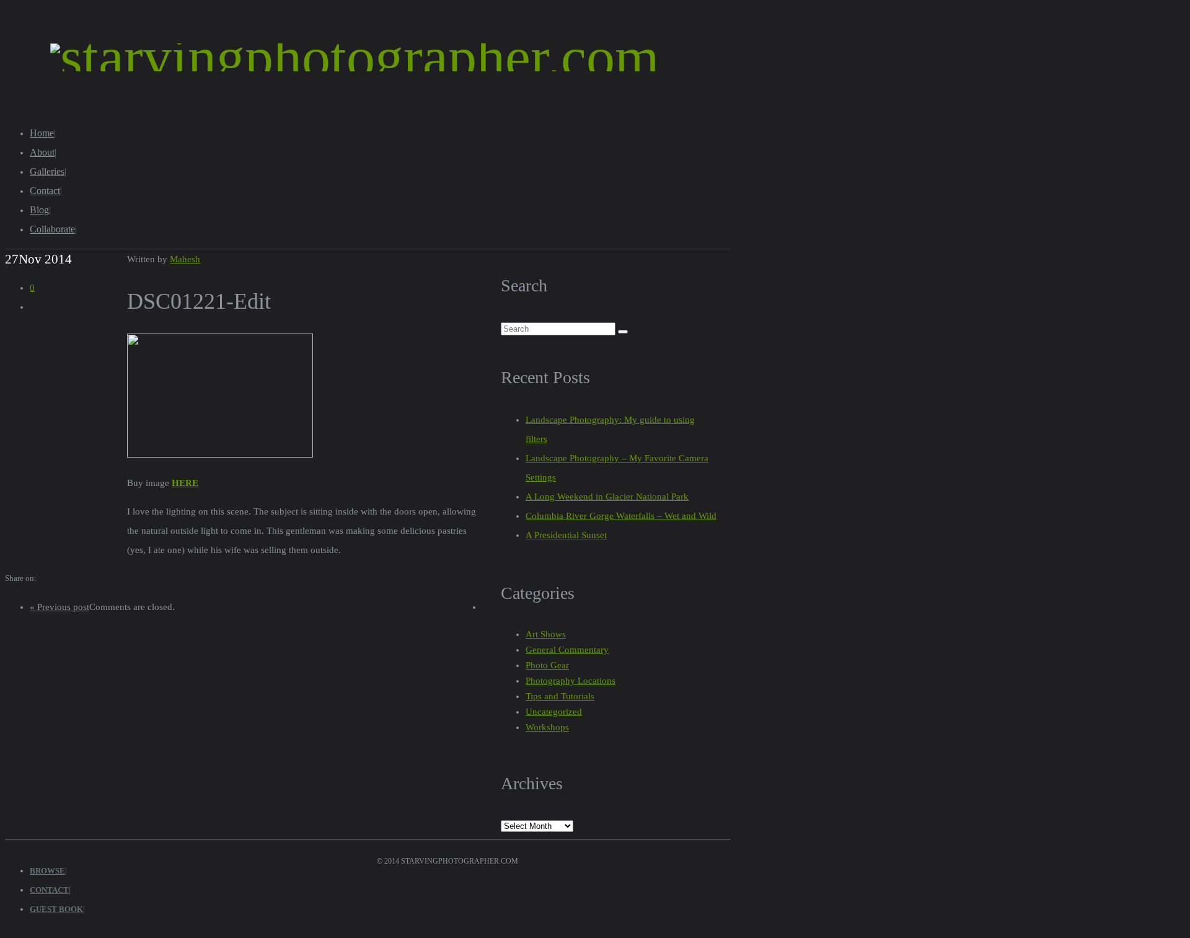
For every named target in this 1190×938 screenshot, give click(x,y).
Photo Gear (547, 665)
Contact (45, 190)
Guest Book (56, 909)
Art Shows (546, 634)
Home (42, 133)
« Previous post (59, 607)
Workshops (547, 727)
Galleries (47, 171)
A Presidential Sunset (566, 535)
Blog (39, 210)
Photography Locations (570, 681)
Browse (47, 870)
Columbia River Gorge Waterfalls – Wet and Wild (621, 516)
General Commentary (567, 650)
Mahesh (185, 259)
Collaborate (52, 229)
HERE (185, 483)
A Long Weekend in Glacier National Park (607, 497)
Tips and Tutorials (560, 696)
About (42, 152)
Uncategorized (554, 712)
